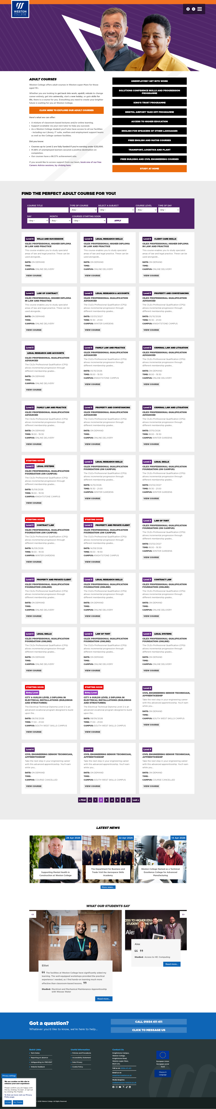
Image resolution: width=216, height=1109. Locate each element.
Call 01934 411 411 (148, 1021)
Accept (8, 1102)
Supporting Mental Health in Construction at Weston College (55, 874)
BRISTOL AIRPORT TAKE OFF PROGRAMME (149, 112)
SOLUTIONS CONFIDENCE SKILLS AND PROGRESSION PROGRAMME (149, 92)
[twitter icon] (124, 1087)
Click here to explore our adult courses (66, 110)
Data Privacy (77, 1062)
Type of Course (79, 205)
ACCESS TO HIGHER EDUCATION (149, 121)
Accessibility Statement (81, 1058)
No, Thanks (18, 1102)
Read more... (103, 999)
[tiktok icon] (127, 1087)
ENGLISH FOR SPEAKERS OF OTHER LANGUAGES (150, 131)
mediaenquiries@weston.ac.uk (124, 1082)
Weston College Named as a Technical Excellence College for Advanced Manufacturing (160, 872)
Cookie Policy (77, 1067)
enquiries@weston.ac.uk (122, 1075)
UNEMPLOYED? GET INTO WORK (149, 81)
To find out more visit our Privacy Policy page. (18, 1096)
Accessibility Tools (188, 9)
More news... (108, 887)
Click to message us (148, 1030)
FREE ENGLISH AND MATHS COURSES (149, 140)
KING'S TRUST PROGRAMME (150, 102)
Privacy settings (9, 1076)
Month (54, 216)
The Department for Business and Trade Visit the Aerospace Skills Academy (108, 872)
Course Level (144, 205)
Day (29, 216)
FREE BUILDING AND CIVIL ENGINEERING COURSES (149, 159)
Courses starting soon (86, 216)
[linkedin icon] (130, 1087)
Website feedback (38, 1067)
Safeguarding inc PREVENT (41, 1062)
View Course (33, 275)
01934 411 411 (125, 1068)
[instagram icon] (117, 1087)
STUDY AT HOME (149, 168)
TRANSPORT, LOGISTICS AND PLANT (150, 149)
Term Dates (35, 1053)
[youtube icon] (120, 1087)
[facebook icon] (113, 1087)
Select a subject (108, 205)
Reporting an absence (39, 1058)
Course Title (35, 205)
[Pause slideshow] (193, 9)
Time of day (165, 205)
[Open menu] (199, 9)
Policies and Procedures (81, 1053)
